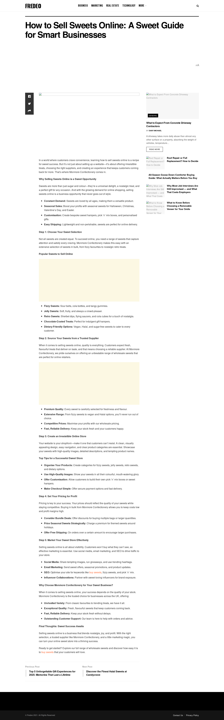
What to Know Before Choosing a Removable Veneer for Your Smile (179, 206)
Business (83, 5)
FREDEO (33, 6)
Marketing (97, 5)
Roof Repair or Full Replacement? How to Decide (182, 159)
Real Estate (112, 5)
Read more (154, 149)
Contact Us (178, 715)
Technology (128, 5)
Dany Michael (155, 130)
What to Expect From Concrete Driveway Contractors (168, 124)
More (141, 5)
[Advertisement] (109, 65)
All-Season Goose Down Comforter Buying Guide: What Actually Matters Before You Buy (173, 176)
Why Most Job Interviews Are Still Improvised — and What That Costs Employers (182, 189)
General (153, 115)
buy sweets (95, 572)
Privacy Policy (192, 715)
